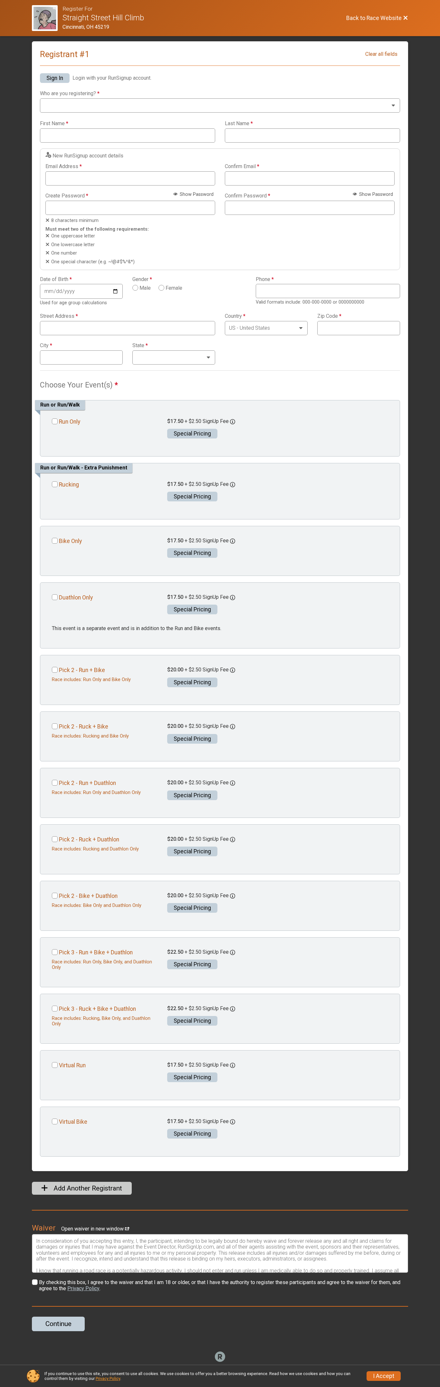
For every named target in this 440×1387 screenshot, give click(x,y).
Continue (58, 1324)
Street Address (59, 316)
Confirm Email (242, 166)
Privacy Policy (83, 1288)
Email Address (63, 166)
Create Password (66, 196)
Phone (265, 279)
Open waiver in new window (93, 1229)
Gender (142, 279)
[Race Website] (47, 18)
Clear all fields (381, 54)
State (140, 345)
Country (235, 316)
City (46, 345)
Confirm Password (247, 196)
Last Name (239, 123)
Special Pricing (192, 433)
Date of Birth (56, 279)
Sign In (54, 78)
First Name (54, 123)
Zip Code (329, 316)
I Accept (383, 1376)
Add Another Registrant (87, 1188)
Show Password (196, 194)
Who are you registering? (70, 93)
